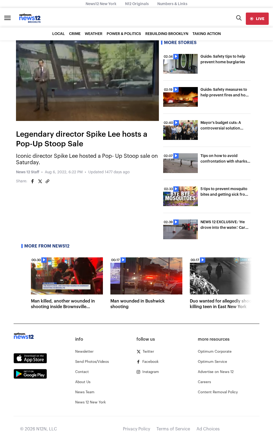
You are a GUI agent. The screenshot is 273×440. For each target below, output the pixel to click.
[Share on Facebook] (32, 181)
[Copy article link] (47, 181)
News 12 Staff (27, 172)
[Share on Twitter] (40, 181)
